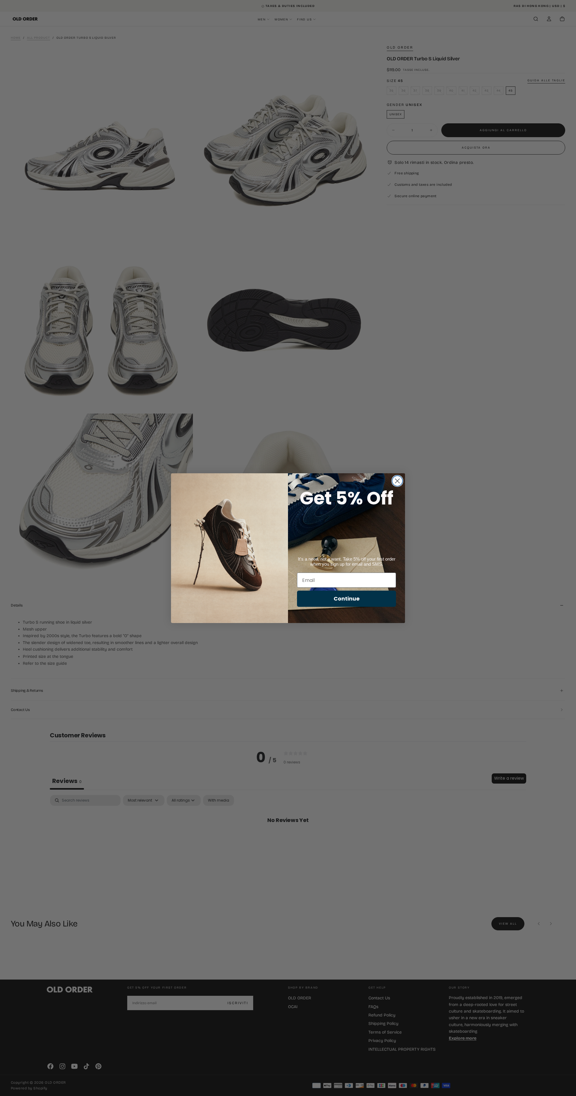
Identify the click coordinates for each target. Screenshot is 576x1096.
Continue (347, 598)
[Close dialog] (397, 481)
